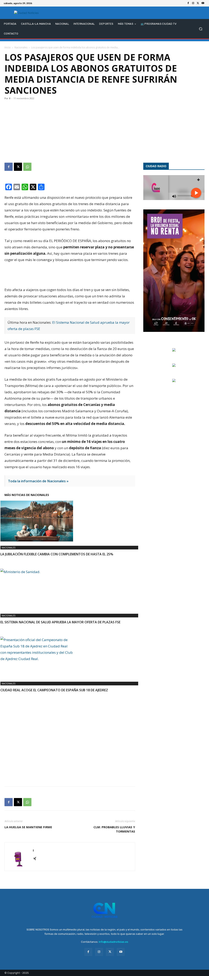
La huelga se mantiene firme (28, 827)
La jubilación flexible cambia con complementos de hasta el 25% (56, 554)
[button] (200, 29)
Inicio (7, 47)
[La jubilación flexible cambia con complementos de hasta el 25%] (69, 521)
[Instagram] (193, 3)
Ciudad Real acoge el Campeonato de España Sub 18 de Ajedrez (54, 690)
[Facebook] (188, 3)
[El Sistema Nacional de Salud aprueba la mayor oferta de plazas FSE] (69, 589)
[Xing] (36, 858)
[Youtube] (202, 3)
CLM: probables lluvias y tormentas (114, 829)
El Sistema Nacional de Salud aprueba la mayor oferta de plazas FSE (60, 622)
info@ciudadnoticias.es (113, 941)
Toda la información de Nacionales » (38, 481)
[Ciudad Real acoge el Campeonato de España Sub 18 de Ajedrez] (69, 657)
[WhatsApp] (27, 167)
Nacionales (20, 47)
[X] (198, 3)
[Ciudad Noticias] (26, 13)
